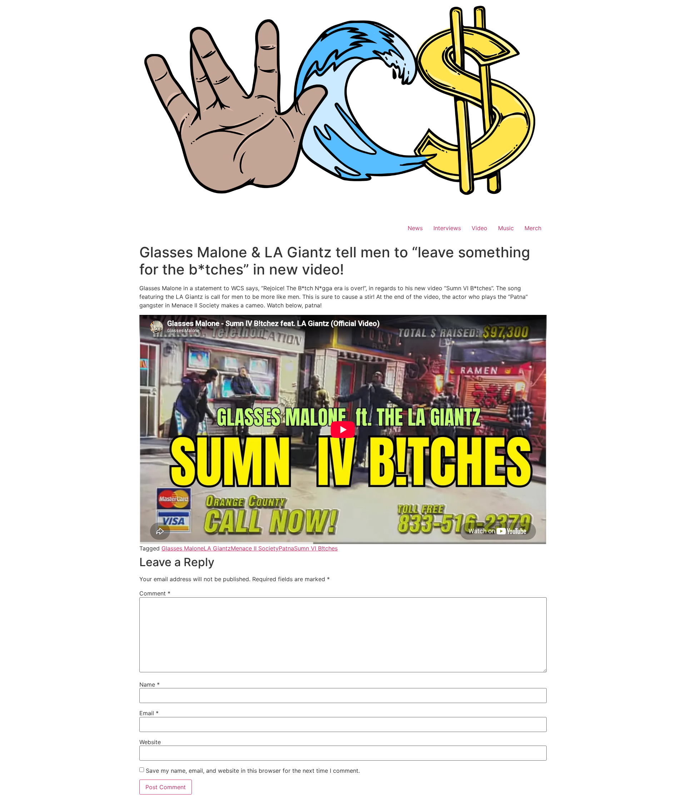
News (415, 228)
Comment (154, 593)
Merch (533, 228)
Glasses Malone (182, 548)
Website (150, 742)
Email (149, 713)
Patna (286, 548)
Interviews (447, 228)
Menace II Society (255, 548)
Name (149, 684)
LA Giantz (217, 548)
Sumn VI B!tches (316, 548)
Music (506, 228)
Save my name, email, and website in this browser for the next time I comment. (253, 770)
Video (479, 228)
